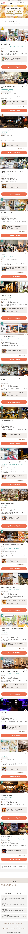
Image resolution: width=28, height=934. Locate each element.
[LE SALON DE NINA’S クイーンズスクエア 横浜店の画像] (14, 78)
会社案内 (5, 923)
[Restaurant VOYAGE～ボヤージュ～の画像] (14, 746)
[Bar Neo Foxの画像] (14, 705)
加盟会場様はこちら (15, 926)
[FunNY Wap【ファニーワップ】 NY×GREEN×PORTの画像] (14, 35)
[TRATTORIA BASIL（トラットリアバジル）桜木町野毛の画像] (14, 537)
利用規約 (9, 923)
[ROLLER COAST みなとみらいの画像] (14, 579)
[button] (14, 898)
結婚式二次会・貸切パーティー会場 (7, 885)
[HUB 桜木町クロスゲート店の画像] (14, 413)
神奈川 (16, 885)
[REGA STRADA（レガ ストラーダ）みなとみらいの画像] (14, 663)
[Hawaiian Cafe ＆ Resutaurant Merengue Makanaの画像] (14, 370)
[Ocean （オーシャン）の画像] (14, 287)
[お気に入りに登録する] (25, 41)
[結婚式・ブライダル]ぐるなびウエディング (8, 884)
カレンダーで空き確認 (15, 67)
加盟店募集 (22, 926)
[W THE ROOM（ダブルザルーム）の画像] (14, 122)
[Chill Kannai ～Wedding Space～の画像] (14, 329)
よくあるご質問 (22, 928)
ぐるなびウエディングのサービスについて (10, 928)
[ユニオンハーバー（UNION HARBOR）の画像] (14, 246)
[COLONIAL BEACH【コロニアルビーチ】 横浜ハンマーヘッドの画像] (14, 163)
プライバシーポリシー (20, 923)
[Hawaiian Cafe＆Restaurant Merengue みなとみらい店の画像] (14, 621)
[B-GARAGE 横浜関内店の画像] (14, 829)
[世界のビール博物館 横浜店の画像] (14, 495)
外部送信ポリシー (7, 926)
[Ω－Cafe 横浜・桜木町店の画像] (14, 787)
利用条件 (13, 923)
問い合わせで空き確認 (15, 402)
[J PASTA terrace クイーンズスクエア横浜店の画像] (14, 454)
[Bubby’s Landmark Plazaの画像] (14, 205)
